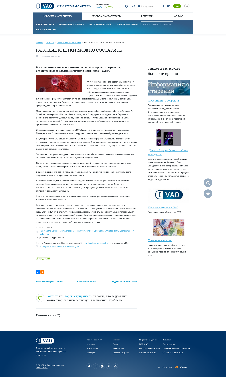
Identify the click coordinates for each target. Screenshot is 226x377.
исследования (43, 259)
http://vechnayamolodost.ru (96, 243)
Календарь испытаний (100, 24)
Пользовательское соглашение (176, 348)
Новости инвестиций (127, 24)
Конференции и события (71, 24)
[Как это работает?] (119, 6)
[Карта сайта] (125, 6)
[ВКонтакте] (38, 272)
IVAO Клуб (143, 344)
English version (42, 368)
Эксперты (91, 353)
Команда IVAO (93, 348)
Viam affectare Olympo (73, 6)
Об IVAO (178, 16)
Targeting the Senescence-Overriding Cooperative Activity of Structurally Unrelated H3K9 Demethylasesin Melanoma (87, 232)
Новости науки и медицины (157, 24)
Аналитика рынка (45, 24)
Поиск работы (169, 344)
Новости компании (147, 353)
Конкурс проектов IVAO (149, 348)
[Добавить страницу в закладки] (208, 193)
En (187, 6)
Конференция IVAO (174, 353)
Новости (116, 340)
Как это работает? (94, 340)
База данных (118, 348)
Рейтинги (147, 16)
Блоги (115, 344)
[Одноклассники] (42, 272)
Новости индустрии (46, 30)
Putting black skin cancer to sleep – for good (59, 246)
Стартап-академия (121, 353)
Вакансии (167, 340)
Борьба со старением (106, 16)
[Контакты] (133, 6)
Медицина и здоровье (149, 340)
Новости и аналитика (58, 16)
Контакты (91, 344)
